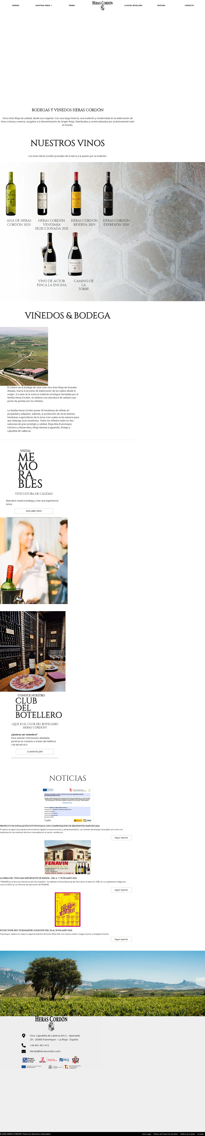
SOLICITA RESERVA (40, 46)
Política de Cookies (187, 1134)
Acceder (200, 1134)
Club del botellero (133, 5)
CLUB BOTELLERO (35, 751)
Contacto (189, 5)
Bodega (15, 5)
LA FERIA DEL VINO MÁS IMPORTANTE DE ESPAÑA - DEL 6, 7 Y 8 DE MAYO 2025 (38, 878)
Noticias (161, 5)
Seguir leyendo (121, 939)
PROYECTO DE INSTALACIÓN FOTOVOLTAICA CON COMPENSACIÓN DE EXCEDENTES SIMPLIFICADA (50, 826)
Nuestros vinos (43, 5)
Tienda (72, 5)
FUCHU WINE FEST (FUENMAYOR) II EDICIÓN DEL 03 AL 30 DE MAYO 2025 (36, 930)
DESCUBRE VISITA (34, 511)
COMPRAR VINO (96, 46)
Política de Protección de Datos (166, 1134)
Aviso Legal (146, 1134)
